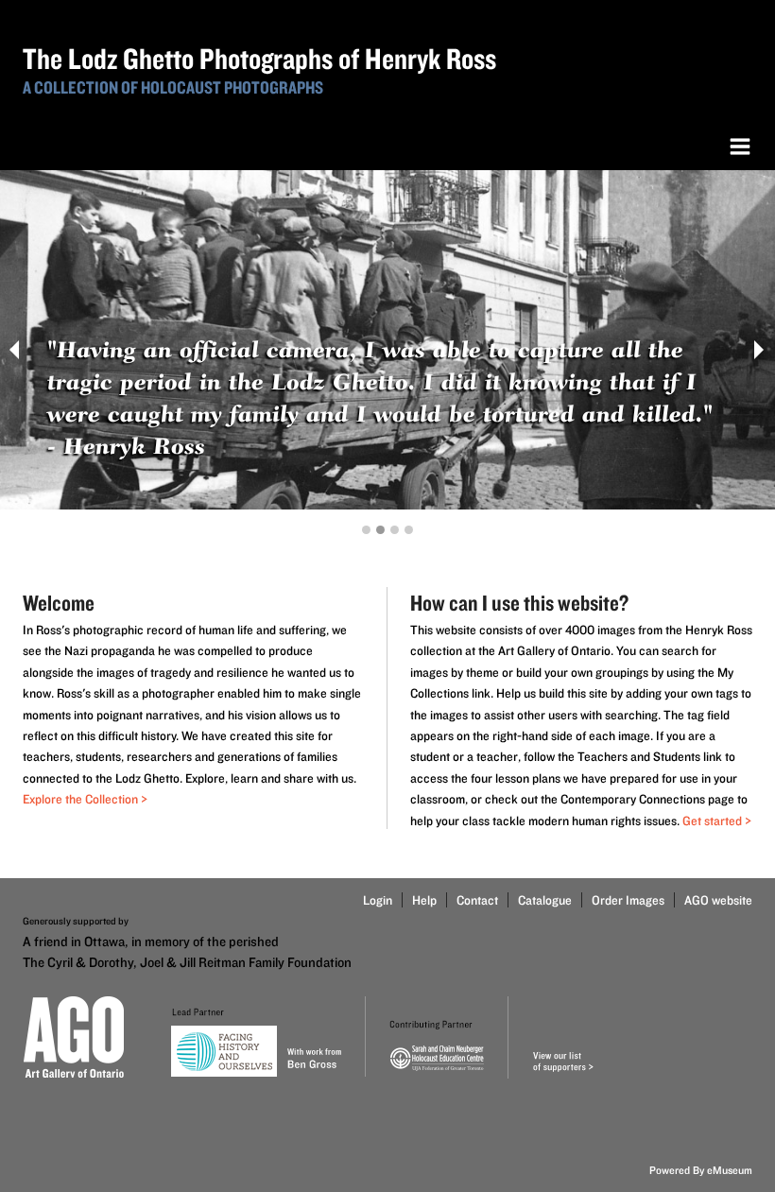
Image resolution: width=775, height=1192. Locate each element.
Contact (477, 899)
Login (377, 899)
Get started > (716, 820)
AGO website (718, 899)
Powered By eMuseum (700, 1170)
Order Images (628, 899)
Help (424, 899)
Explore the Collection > (85, 798)
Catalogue (545, 899)
